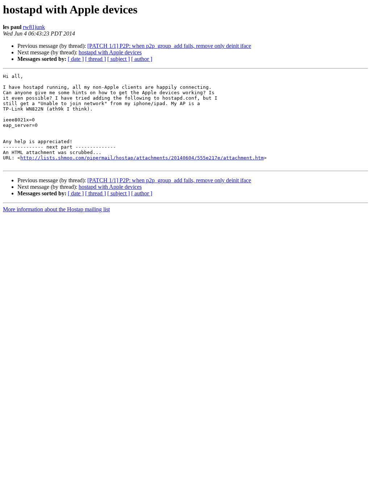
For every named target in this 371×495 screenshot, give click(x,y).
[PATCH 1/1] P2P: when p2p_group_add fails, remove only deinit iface (169, 46)
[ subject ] (118, 59)
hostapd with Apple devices (110, 52)
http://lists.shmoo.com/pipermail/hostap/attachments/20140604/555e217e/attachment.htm (142, 158)
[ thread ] (95, 59)
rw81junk (34, 27)
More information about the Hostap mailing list (56, 209)
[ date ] (76, 59)
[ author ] (141, 59)
